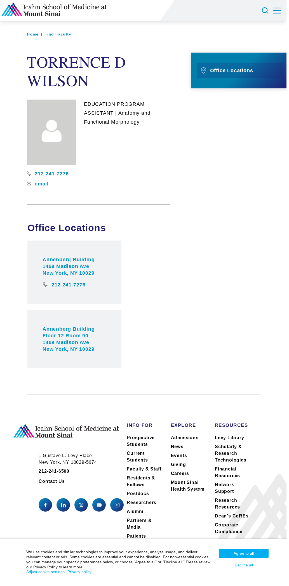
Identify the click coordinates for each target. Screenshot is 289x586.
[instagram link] (117, 505)
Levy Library (229, 437)
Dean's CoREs (232, 516)
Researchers (141, 502)
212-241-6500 (54, 471)
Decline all (244, 565)
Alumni (135, 511)
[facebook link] (45, 505)
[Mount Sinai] (66, 435)
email (42, 184)
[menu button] (279, 10)
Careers (180, 473)
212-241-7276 (52, 173)
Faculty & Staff (144, 469)
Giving (178, 464)
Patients (136, 536)
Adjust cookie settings (45, 571)
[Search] (266, 11)
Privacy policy (79, 571)
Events (179, 455)
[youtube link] (99, 505)
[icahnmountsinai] (63, 505)
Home (33, 34)
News (177, 446)
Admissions (185, 437)
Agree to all (244, 553)
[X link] (81, 505)
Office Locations (231, 70)
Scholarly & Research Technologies (230, 453)
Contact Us (52, 481)
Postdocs (138, 493)
